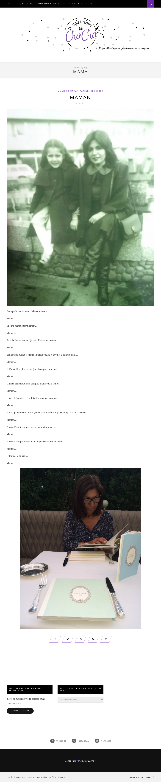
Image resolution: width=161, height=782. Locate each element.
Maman (80, 97)
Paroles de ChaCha (91, 91)
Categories (75, 4)
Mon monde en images (51, 4)
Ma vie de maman (68, 91)
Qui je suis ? (27, 4)
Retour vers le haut (141, 777)
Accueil (11, 4)
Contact (91, 4)
